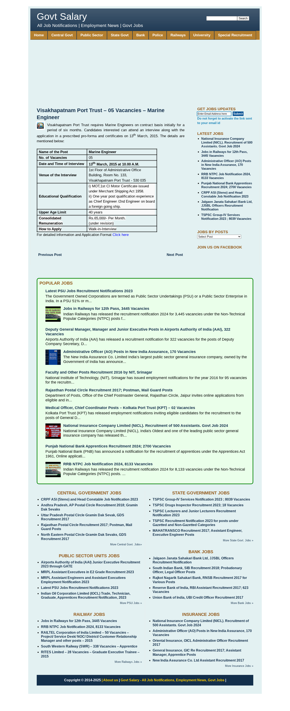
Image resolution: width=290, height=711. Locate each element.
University (201, 35)
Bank (140, 35)
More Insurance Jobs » (239, 665)
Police (157, 35)
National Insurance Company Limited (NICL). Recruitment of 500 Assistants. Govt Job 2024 (226, 142)
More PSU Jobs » (131, 603)
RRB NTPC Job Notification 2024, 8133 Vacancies (108, 464)
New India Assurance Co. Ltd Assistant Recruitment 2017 (198, 660)
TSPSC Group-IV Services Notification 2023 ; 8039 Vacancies (226, 216)
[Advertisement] (145, 75)
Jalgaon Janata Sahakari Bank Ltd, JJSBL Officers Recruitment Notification (226, 205)
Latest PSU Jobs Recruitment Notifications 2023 (89, 291)
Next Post (175, 255)
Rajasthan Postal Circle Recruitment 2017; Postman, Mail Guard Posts (109, 390)
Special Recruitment (235, 35)
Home (39, 35)
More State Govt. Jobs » (238, 540)
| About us (110, 680)
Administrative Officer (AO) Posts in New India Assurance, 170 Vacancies (226, 164)
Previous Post (50, 255)
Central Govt (62, 35)
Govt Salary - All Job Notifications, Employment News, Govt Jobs (172, 680)
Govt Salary (62, 16)
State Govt (120, 35)
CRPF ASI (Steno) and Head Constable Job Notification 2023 (224, 194)
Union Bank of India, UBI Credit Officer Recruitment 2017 (198, 597)
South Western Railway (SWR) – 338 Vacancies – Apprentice (89, 646)
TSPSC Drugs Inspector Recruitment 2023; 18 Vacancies (198, 505)
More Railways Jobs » (128, 661)
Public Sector (91, 35)
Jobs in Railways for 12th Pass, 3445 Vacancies (106, 308)
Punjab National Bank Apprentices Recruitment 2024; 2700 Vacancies (226, 185)
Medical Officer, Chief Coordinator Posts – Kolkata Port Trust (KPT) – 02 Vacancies (120, 408)
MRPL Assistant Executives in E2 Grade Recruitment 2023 (87, 572)
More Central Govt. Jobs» (126, 544)
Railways (178, 35)
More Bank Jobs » (242, 603)
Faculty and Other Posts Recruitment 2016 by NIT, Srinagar (98, 372)
